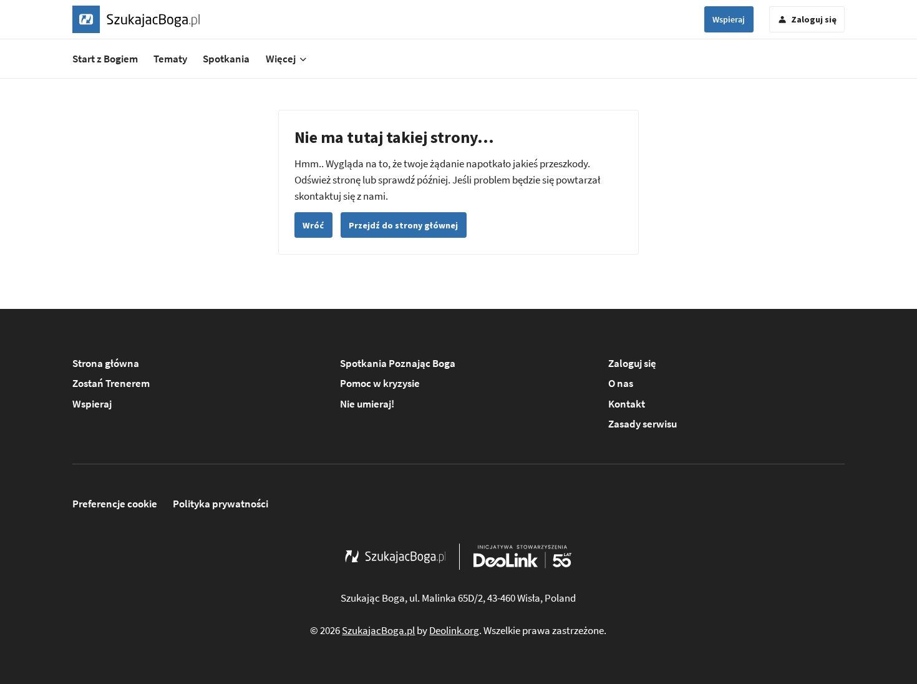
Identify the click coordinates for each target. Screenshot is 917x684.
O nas (620, 383)
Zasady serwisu (642, 424)
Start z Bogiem (105, 59)
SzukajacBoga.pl (378, 630)
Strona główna (105, 363)
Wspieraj (728, 19)
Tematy (170, 59)
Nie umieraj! (367, 404)
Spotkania (226, 59)
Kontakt (626, 404)
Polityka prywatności (220, 504)
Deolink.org (454, 630)
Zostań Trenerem (111, 383)
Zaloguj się (632, 363)
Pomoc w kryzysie (380, 383)
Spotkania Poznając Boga (397, 363)
